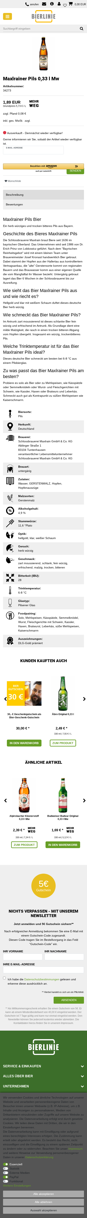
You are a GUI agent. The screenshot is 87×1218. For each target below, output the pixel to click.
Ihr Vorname (13, 951)
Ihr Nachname (56, 951)
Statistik (14, 1168)
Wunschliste (14, 181)
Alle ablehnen (43, 1202)
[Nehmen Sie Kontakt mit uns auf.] (44, 4)
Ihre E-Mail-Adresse (19, 964)
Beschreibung (14, 194)
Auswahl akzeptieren (43, 1210)
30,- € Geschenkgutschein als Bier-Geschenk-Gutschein (24, 716)
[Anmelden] (59, 4)
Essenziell (16, 1164)
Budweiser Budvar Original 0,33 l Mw (62, 818)
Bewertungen (14, 204)
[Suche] (80, 29)
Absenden (68, 1000)
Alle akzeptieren (43, 1193)
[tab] (43, 195)
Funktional (16, 1181)
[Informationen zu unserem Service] (52, 4)
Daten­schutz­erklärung (39, 1157)
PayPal (14, 1177)
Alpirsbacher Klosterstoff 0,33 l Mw (24, 818)
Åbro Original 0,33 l (63, 714)
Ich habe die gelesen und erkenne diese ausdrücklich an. (42, 981)
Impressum (75, 1148)
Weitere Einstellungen (17, 1185)
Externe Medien (20, 1172)
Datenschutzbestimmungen (41, 979)
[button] (43, 168)
